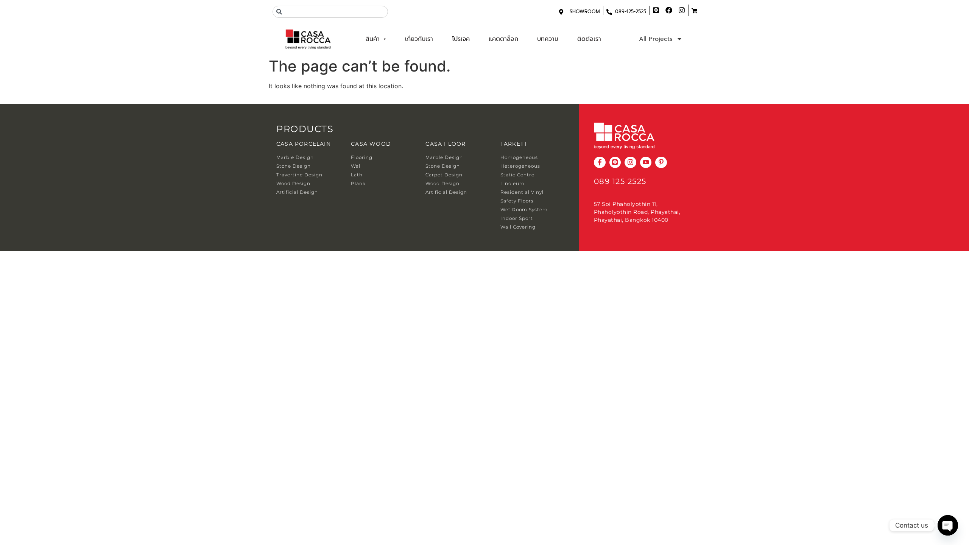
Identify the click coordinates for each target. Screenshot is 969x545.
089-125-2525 (630, 11)
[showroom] (561, 12)
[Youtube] (646, 162)
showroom (585, 11)
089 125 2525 (620, 181)
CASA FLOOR (445, 143)
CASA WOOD (371, 143)
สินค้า (373, 39)
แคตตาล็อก (503, 39)
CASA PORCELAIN (303, 143)
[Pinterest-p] (661, 162)
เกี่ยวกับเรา (419, 39)
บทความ (547, 39)
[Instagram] (630, 162)
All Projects (656, 39)
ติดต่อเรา (589, 39)
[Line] (615, 162)
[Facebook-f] (600, 162)
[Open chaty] (948, 525)
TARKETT (513, 143)
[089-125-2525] (609, 12)
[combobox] (330, 12)
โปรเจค (461, 39)
